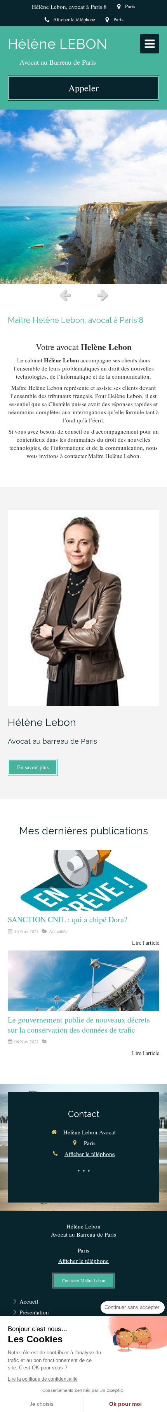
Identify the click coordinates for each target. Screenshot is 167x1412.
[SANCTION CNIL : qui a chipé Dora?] (83, 880)
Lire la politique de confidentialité (43, 1379)
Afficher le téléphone (74, 19)
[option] (83, 197)
